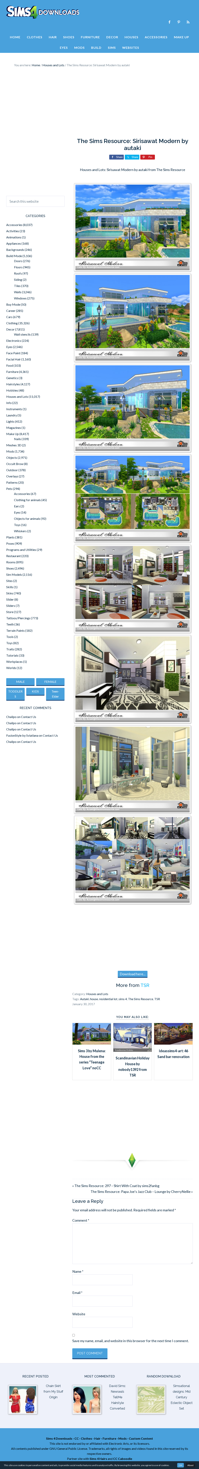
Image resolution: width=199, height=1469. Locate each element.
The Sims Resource (140, 999)
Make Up (12, 434)
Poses (10, 543)
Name (77, 1271)
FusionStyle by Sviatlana (22, 735)
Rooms (11, 562)
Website (78, 1314)
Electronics (13, 340)
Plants (10, 537)
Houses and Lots (97, 994)
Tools (10, 637)
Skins (9, 593)
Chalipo (11, 717)
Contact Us (28, 717)
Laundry (11, 415)
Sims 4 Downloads (42, 12)
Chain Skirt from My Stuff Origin (53, 1391)
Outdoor (12, 470)
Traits (10, 649)
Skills (9, 587)
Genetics (12, 378)
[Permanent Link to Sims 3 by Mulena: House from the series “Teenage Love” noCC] (91, 1043)
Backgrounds (15, 249)
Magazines (13, 427)
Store (9, 612)
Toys (17, 525)
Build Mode (14, 256)
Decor (10, 329)
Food (9, 365)
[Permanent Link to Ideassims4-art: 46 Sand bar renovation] (173, 1043)
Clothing (12, 323)
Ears (17, 506)
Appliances (13, 243)
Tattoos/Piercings (18, 618)
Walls (17, 292)
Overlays (12, 476)
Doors (18, 261)
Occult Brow (14, 464)
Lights (10, 421)
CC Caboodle (122, 1458)
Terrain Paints (15, 630)
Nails (17, 439)
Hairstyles (13, 384)
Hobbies (12, 390)
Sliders (10, 605)
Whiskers (20, 531)
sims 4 (123, 999)
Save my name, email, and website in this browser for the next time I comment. (130, 1341)
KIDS (35, 691)
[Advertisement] (99, 102)
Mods (10, 451)
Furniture (12, 371)
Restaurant (13, 556)
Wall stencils (22, 334)
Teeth (10, 624)
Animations (13, 237)
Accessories (14, 225)
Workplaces (14, 661)
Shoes (10, 568)
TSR (145, 985)
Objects (11, 457)
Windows (20, 298)
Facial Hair (13, 359)
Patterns (12, 482)
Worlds (11, 668)
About (190, 1465)
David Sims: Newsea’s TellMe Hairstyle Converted (117, 1397)
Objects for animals (27, 518)
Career (10, 310)
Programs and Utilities (21, 549)
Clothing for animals (27, 500)
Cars (9, 317)
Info (9, 403)
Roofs (18, 273)
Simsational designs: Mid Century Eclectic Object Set (182, 1397)
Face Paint (13, 353)
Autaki (84, 999)
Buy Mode (13, 304)
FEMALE (50, 681)
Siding (18, 279)
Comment (80, 1220)
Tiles (17, 286)
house (94, 999)
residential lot (108, 999)
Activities (12, 231)
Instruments (14, 409)
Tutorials (12, 655)
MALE (20, 681)
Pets (9, 488)
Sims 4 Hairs (98, 1458)
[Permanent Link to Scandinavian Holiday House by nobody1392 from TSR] (132, 1050)
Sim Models (14, 574)
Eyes (9, 347)
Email (77, 1292)
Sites (9, 581)
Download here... (133, 974)
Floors (18, 267)
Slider (10, 599)
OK (180, 1465)
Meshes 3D (13, 445)
